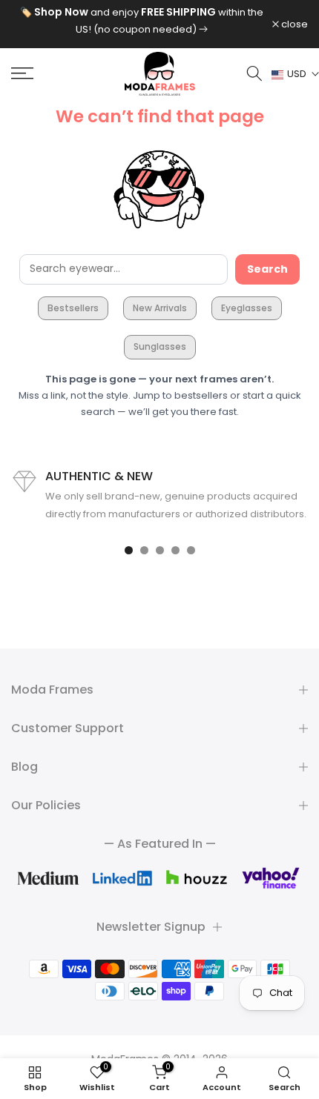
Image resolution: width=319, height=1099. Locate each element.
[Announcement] (142, 21)
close (293, 24)
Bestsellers (73, 308)
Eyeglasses (246, 308)
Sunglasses (160, 346)
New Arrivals (160, 308)
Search (267, 269)
